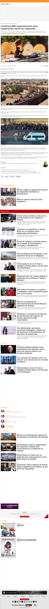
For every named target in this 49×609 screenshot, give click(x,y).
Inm (2, 176)
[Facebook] (1, 66)
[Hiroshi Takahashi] (3, 416)
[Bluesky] (27, 602)
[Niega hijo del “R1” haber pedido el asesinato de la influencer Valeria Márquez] (8, 280)
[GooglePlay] (36, 602)
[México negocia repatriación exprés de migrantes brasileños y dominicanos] (8, 192)
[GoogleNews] (31, 602)
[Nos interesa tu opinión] (24, 593)
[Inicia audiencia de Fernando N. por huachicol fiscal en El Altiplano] (8, 256)
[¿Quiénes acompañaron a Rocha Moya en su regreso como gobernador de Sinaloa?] (8, 232)
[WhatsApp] (6, 66)
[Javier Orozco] (3, 421)
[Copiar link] (12, 66)
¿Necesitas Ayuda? (24, 599)
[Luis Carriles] (3, 411)
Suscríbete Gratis (24, 516)
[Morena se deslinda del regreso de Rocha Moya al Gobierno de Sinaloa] (8, 437)
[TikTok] (22, 602)
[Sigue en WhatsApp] (46, 66)
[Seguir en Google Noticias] (47, 66)
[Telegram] (8, 66)
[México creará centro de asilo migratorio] (8, 201)
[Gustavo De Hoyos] (3, 426)
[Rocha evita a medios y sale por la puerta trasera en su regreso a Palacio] (8, 220)
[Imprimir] (15, 66)
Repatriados (18, 176)
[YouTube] (17, 602)
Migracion (12, 176)
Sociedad (6, 176)
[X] (4, 66)
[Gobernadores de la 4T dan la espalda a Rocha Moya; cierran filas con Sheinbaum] (8, 267)
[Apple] (34, 602)
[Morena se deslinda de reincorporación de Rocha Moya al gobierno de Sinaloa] (8, 305)
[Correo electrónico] (10, 66)
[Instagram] (20, 602)
